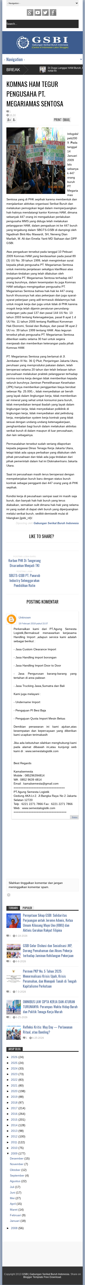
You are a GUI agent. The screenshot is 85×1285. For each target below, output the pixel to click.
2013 (14, 1130)
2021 (14, 1085)
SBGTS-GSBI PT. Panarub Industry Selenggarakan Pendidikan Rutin (24, 580)
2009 (14, 1153)
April (13, 1203)
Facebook (53, 12)
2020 (14, 1091)
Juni (13, 1192)
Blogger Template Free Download (42, 1277)
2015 (14, 1119)
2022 (14, 1079)
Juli (12, 1187)
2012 (14, 1136)
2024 (14, 1068)
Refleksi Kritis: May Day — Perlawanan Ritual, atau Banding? (47, 1030)
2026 (14, 1057)
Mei (12, 1198)
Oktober (15, 1170)
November (17, 1164)
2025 (14, 1062)
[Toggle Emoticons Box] (8, 895)
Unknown (25, 617)
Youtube (37, 12)
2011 (14, 1142)
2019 (14, 1096)
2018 (14, 1102)
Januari (15, 1220)
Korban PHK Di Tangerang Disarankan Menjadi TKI (24, 563)
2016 (14, 1113)
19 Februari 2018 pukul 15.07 (33, 623)
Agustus (15, 1181)
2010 (14, 1147)
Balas (75, 817)
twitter (45, 12)
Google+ (30, 12)
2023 (14, 1074)
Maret (14, 1209)
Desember (17, 1158)
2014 (14, 1125)
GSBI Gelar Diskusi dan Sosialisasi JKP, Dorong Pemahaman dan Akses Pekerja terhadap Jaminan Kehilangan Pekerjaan (48, 950)
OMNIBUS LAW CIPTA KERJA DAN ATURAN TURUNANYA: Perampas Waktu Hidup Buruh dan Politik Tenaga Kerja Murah (50, 1006)
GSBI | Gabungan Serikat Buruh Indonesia (45, 1274)
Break (13, 69)
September (17, 1175)
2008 (14, 1228)
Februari (16, 1215)
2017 (14, 1108)
